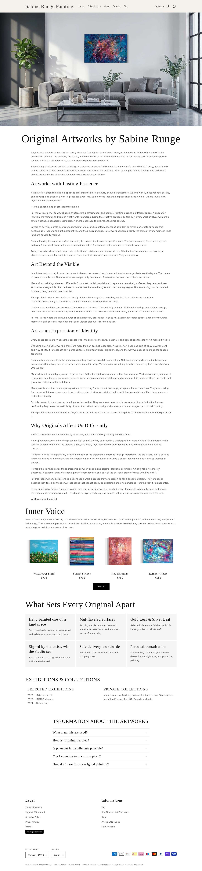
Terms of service (89, 864)
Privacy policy (74, 864)
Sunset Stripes (82, 573)
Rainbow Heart (158, 573)
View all (101, 586)
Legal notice (119, 864)
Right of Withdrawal (35, 812)
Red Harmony (120, 573)
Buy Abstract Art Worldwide (115, 812)
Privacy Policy (32, 822)
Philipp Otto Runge (111, 822)
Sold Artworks (108, 826)
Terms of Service (33, 807)
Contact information (135, 864)
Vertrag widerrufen (34, 832)
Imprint (28, 826)
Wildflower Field (43, 573)
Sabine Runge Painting (42, 864)
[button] (94, 6)
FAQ (104, 807)
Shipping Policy (33, 817)
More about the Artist (45, 499)
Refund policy (60, 864)
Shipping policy (105, 864)
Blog (104, 817)
